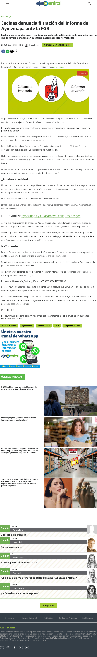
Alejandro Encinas (72, 325)
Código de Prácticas (68, 618)
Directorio (9, 618)
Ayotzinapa (58, 67)
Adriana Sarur (18, 530)
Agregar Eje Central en (55, 44)
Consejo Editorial (29, 618)
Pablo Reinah (17, 542)
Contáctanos (87, 618)
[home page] (48, 3)
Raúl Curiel (17, 573)
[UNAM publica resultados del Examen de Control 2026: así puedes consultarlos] (70, 401)
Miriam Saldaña (18, 557)
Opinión (14, 526)
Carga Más (48, 605)
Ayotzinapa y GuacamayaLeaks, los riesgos (50, 216)
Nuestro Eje (6, 17)
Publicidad (48, 618)
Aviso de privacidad (7, 628)
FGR (57, 325)
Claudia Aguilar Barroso (18, 589)
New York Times (9, 325)
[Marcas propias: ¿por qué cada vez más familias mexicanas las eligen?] (70, 432)
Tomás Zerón (44, 325)
